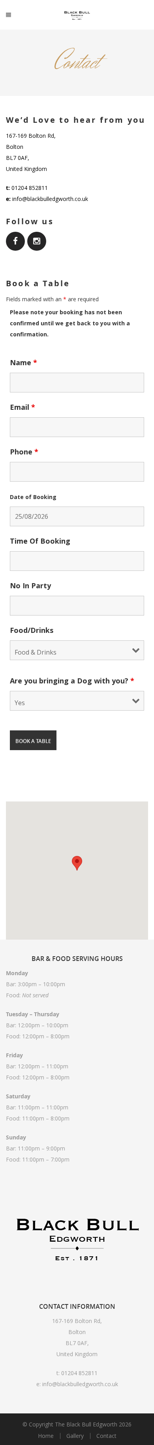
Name (23, 362)
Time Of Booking (40, 541)
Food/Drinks (31, 630)
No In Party (30, 585)
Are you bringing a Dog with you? (72, 681)
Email (22, 407)
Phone (24, 452)
